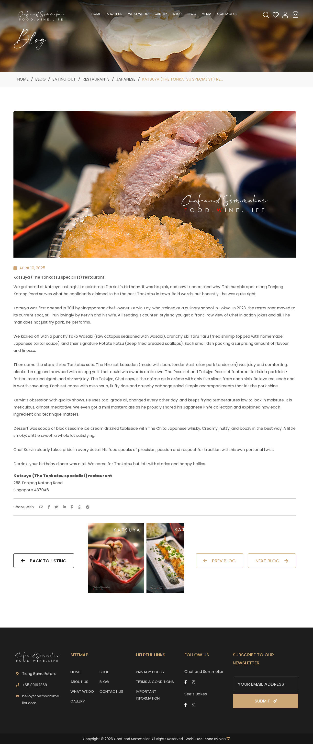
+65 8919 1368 (34, 684)
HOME (75, 671)
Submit (262, 701)
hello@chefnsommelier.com (40, 699)
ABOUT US (79, 681)
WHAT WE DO (82, 691)
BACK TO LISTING (48, 561)
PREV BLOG (224, 561)
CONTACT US (111, 691)
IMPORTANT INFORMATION (148, 695)
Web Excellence (199, 738)
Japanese (125, 79)
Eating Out (64, 79)
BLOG (104, 681)
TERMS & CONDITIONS (155, 681)
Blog (40, 79)
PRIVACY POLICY (150, 671)
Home (23, 79)
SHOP (104, 671)
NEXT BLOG (267, 561)
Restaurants (96, 79)
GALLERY (77, 701)
